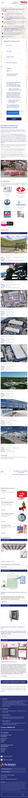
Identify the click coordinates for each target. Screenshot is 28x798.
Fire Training (8, 706)
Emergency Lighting (16, 702)
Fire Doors (19, 704)
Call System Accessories (21, 710)
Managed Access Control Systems (15, 718)
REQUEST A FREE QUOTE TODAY (14, 682)
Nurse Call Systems (5, 710)
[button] (2, 2)
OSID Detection (14, 29)
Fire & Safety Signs (10, 703)
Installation (3, 131)
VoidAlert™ (3, 144)
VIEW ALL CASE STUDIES (14, 233)
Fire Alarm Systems (21, 131)
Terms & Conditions (6, 771)
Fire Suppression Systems (7, 702)
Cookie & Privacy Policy (7, 768)
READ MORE (4, 566)
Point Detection (20, 27)
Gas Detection (18, 137)
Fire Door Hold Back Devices (12, 704)
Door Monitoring (5, 712)
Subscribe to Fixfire (7, 756)
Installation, (7, 18)
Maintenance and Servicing (16, 18)
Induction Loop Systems (12, 724)
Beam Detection (17, 141)
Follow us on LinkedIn (8, 759)
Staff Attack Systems (13, 710)
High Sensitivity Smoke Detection (11, 28)
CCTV (23, 718)
